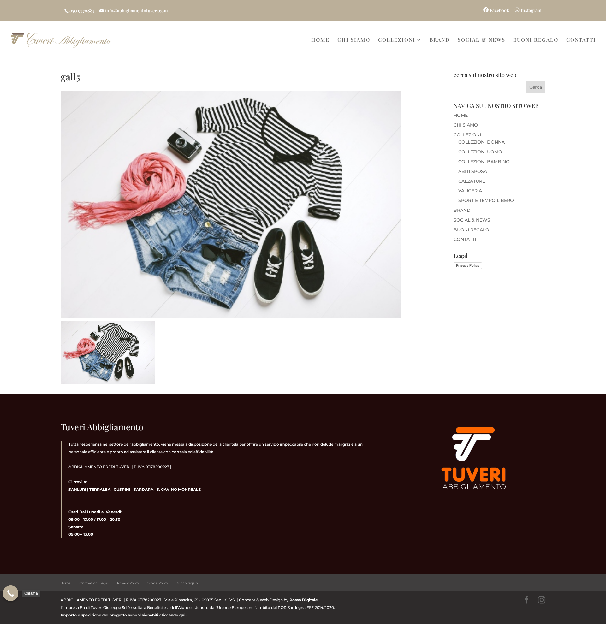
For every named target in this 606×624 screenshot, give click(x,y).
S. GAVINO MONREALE (178, 489)
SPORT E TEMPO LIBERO (486, 200)
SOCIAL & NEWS (481, 40)
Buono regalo (187, 583)
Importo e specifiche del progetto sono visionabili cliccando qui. (124, 615)
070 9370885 (81, 11)
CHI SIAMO (353, 40)
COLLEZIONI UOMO (480, 152)
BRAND (440, 40)
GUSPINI (122, 489)
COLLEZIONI (396, 40)
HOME (320, 40)
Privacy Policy (467, 265)
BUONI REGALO (535, 40)
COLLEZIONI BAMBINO (484, 161)
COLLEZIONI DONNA (481, 142)
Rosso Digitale (303, 599)
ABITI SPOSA (472, 171)
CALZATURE (471, 181)
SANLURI (77, 489)
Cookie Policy (157, 583)
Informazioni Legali (93, 583)
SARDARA (143, 489)
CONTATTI (581, 40)
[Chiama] (11, 593)
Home (65, 583)
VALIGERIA (470, 190)
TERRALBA (99, 489)
